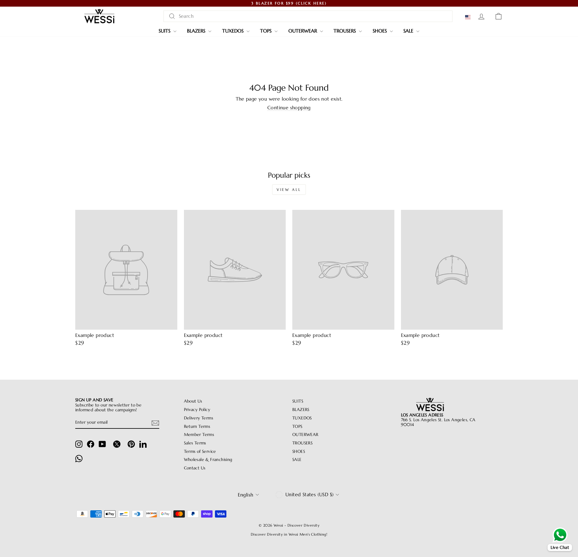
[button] (469, 17)
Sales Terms (195, 443)
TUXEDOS (233, 31)
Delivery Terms (198, 418)
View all (289, 189)
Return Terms (197, 426)
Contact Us (195, 468)
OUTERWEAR (303, 31)
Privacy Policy (197, 409)
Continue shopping (289, 107)
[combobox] (307, 16)
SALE (409, 31)
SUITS (165, 31)
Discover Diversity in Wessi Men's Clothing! (289, 534)
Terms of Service (200, 451)
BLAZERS (197, 31)
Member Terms (199, 434)
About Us (193, 401)
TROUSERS (345, 31)
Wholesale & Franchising (208, 459)
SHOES (380, 31)
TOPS (266, 31)
